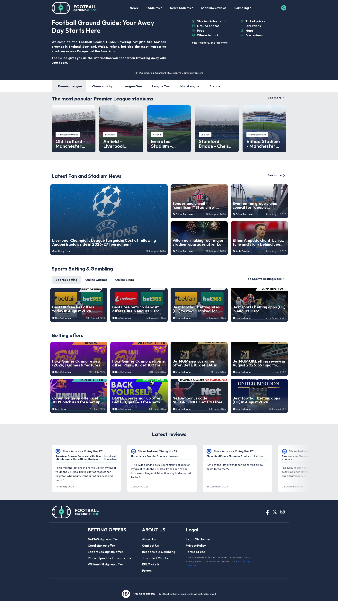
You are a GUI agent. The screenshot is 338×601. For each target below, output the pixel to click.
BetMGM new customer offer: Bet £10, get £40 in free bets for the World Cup (198, 363)
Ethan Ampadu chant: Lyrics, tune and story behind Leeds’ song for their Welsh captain (259, 242)
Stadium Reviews (214, 8)
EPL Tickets (151, 564)
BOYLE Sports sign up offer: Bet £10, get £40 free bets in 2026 (138, 400)
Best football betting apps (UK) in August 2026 (256, 400)
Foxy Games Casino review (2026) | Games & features (76, 363)
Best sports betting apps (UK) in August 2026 (259, 309)
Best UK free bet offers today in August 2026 (73, 309)
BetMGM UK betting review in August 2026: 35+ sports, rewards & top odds (259, 363)
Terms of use (195, 552)
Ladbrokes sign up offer (105, 552)
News (134, 8)
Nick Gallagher (63, 317)
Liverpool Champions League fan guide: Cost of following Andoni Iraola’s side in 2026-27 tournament (104, 242)
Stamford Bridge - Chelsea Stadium (217, 143)
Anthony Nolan (63, 251)
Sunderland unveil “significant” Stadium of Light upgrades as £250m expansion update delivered (198, 205)
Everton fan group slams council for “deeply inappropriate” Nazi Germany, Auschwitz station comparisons (258, 205)
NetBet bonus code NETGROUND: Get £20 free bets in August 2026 (198, 400)
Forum (147, 570)
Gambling (241, 8)
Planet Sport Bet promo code (109, 558)
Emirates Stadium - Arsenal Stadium (169, 143)
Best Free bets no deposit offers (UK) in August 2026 (136, 309)
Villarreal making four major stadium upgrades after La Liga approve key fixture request (198, 242)
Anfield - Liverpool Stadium (113, 143)
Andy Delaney (243, 251)
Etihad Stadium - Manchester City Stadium (263, 143)
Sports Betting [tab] (66, 280)
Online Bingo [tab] (124, 280)
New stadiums (180, 8)
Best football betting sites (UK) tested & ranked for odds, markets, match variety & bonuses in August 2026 (197, 309)
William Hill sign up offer (105, 564)
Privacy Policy (196, 545)
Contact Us (150, 545)
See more (275, 98)
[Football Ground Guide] (74, 8)
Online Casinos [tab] (96, 280)
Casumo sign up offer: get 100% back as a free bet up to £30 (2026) (78, 400)
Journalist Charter (156, 558)
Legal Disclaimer (198, 539)
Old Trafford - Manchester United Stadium (72, 143)
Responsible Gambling (158, 552)
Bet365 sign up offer (103, 539)
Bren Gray (60, 409)
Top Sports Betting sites (264, 279)
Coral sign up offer (101, 545)
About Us (149, 539)
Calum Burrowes (184, 214)
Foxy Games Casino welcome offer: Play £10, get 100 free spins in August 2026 (138, 363)
